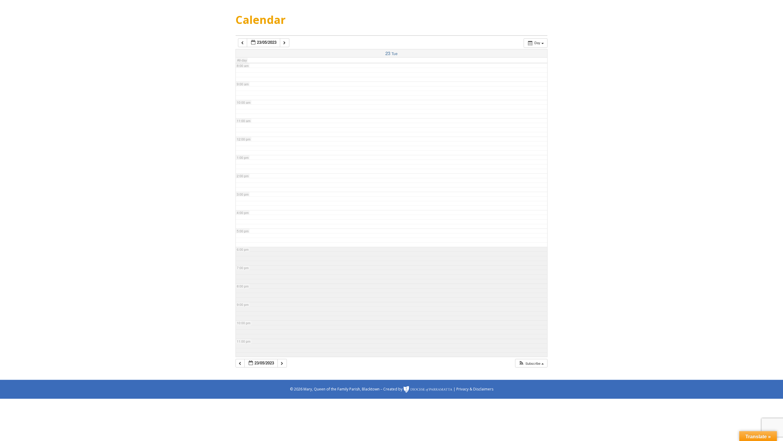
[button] (531, 363)
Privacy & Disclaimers (474, 389)
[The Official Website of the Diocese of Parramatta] (427, 389)
